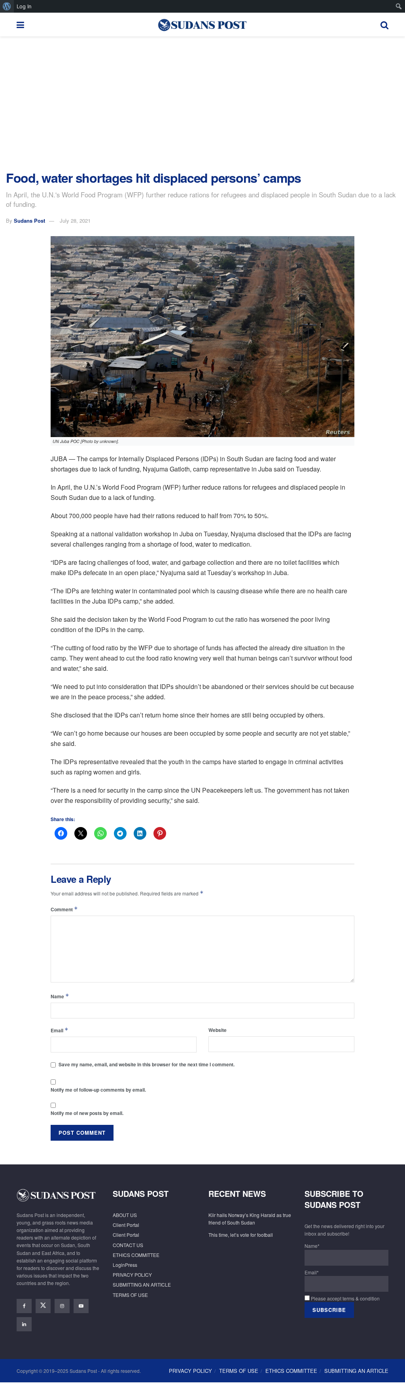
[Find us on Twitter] (43, 1306)
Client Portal (126, 1224)
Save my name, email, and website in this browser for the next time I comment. (147, 1064)
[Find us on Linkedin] (24, 1324)
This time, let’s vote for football (240, 1234)
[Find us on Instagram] (62, 1306)
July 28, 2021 (75, 220)
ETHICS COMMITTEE (136, 1254)
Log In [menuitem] (24, 6)
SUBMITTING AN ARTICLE (142, 1284)
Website (217, 1029)
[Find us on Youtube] (81, 1306)
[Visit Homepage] (202, 24)
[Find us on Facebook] (24, 1306)
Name (60, 996)
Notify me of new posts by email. (87, 1113)
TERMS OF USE (130, 1294)
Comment (64, 909)
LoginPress (125, 1264)
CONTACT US (128, 1245)
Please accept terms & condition (345, 1298)
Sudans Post (29, 220)
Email (59, 1030)
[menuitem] (7, 6)
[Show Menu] (20, 24)
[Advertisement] (202, 103)
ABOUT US (125, 1214)
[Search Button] (384, 24)
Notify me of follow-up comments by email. (98, 1089)
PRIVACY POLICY (132, 1274)
